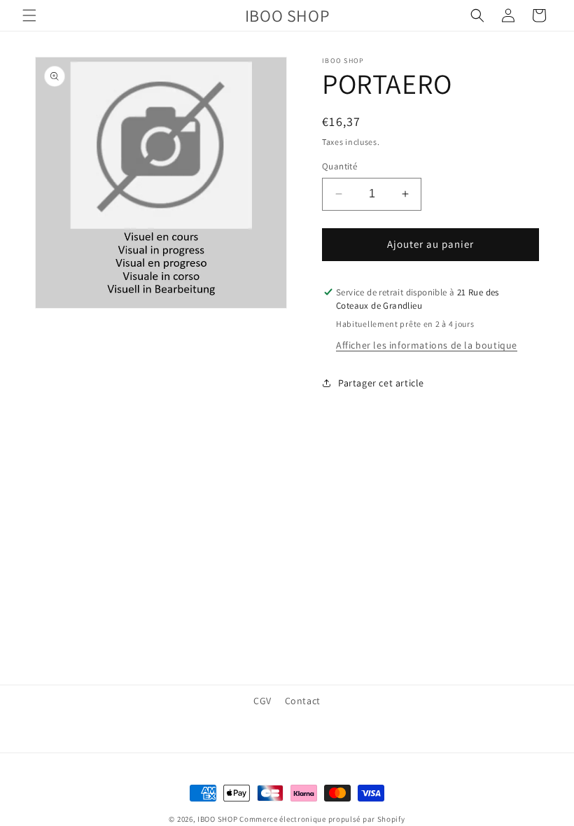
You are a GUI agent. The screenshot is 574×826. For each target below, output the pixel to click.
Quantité (339, 166)
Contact (303, 700)
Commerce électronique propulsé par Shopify (322, 819)
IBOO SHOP (217, 819)
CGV (262, 700)
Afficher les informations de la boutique (426, 345)
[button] (29, 15)
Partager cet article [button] (381, 383)
